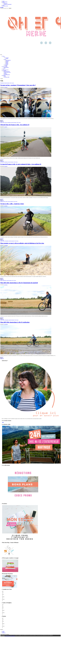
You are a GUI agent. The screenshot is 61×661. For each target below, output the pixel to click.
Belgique (1, 201)
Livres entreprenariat (7, 74)
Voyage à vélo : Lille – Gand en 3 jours (12, 203)
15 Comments (6, 245)
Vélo (4, 68)
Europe (5, 59)
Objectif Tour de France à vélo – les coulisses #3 (14, 124)
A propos (3, 2)
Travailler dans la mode (7, 72)
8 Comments (5, 284)
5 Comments (5, 87)
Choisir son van (6, 69)
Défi (6, 65)
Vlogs (5, 76)
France (4, 122)
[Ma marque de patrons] (9, 587)
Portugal (7, 62)
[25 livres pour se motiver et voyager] (10, 571)
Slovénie (7, 63)
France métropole (8, 60)
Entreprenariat (4, 70)
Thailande (7, 57)
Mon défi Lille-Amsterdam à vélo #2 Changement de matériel (19, 282)
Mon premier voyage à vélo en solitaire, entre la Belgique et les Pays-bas (22, 243)
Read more (1, 159)
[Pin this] (3, 121)
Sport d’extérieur (6, 67)
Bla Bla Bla (3, 75)
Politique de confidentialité (7, 4)
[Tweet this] (1, 121)
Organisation (9, 122)
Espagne (7, 61)
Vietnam (7, 58)
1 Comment (5, 126)
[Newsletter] (20, 540)
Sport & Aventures (4, 66)
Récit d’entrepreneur (7, 71)
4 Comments (5, 205)
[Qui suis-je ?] (30, 417)
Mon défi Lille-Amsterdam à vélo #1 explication (14, 322)
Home (6, 122)
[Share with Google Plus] (2, 121)
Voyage (3, 56)
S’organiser (5, 73)
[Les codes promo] (23, 501)
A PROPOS (5, 3)
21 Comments (6, 324)
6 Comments (5, 166)
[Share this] (0, 121)
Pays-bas (7, 64)
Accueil (3, 631)
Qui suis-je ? (4, 632)
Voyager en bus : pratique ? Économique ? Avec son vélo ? (18, 85)
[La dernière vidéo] (31, 463)
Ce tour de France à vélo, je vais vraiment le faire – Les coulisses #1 (20, 164)
